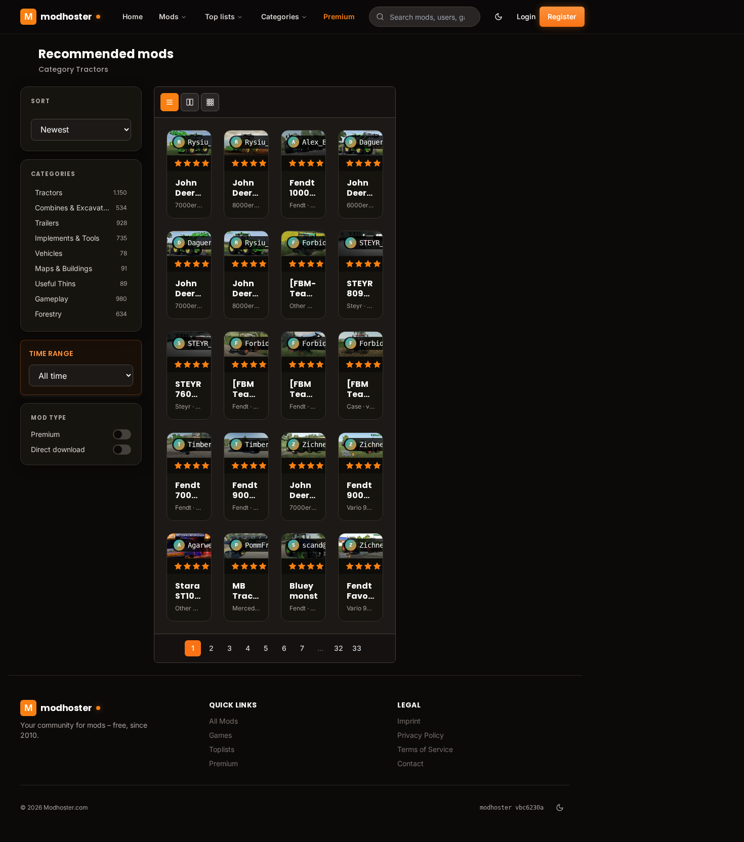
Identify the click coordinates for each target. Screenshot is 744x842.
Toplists (221, 749)
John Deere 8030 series (245, 188)
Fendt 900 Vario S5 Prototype (246, 490)
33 (356, 648)
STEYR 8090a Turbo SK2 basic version (361, 289)
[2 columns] (190, 102)
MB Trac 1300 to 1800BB (246, 591)
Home (132, 16)
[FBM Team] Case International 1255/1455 (361, 390)
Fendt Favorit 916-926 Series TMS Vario (361, 591)
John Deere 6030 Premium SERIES (361, 188)
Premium (339, 16)
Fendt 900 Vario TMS (359, 490)
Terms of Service (425, 749)
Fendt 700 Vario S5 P (187, 490)
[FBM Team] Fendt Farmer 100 (303, 390)
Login (526, 16)
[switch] (122, 434)
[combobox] (424, 17)
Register (562, 16)
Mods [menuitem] (169, 16)
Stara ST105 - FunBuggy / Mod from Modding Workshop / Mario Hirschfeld (189, 591)
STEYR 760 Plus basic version (189, 390)
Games (220, 735)
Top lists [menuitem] (220, 16)
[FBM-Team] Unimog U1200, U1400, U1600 (303, 289)
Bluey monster (303, 591)
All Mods (223, 721)
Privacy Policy (420, 735)
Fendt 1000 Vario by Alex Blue (302, 188)
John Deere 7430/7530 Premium (189, 289)
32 (338, 648)
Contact (410, 763)
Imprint (409, 721)
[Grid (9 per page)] (210, 102)
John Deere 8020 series (245, 289)
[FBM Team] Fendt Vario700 (246, 390)
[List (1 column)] (169, 102)
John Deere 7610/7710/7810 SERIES (303, 490)
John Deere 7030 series (187, 188)
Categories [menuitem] (280, 16)
